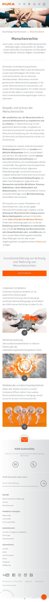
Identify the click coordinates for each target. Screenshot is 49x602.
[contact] (24, 4)
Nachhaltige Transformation (14, 32)
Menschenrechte (37, 32)
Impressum (28, 581)
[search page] (19, 4)
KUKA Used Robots (8, 522)
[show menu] (44, 4)
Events (4, 552)
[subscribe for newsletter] (44, 484)
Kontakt (5, 502)
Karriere (5, 549)
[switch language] (29, 4)
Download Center (8, 539)
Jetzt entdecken (24, 273)
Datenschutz (39, 581)
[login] (34, 4)
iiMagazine (6, 562)
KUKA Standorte (7, 555)
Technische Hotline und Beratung (13, 499)
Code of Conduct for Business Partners (25, 220)
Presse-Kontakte (7, 505)
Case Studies (6, 519)
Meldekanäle (40, 242)
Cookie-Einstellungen (9, 585)
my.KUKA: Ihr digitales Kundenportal (14, 532)
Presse (4, 559)
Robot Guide (6, 515)
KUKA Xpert (6, 535)
